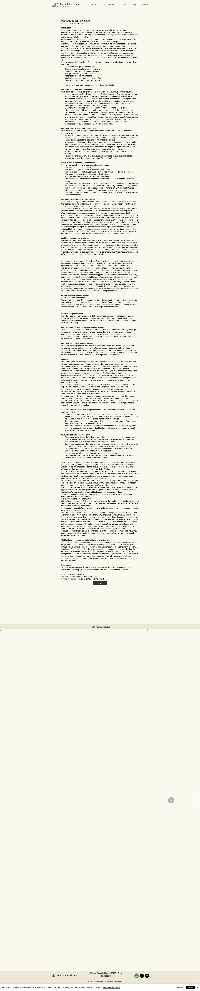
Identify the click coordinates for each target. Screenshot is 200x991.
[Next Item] (194, 800)
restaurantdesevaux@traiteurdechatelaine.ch (86, 579)
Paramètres (179, 988)
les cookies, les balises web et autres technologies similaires (112, 366)
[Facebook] (142, 976)
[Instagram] (147, 976)
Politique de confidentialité (111, 988)
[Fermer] (197, 987)
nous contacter (67, 398)
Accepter (190, 988)
